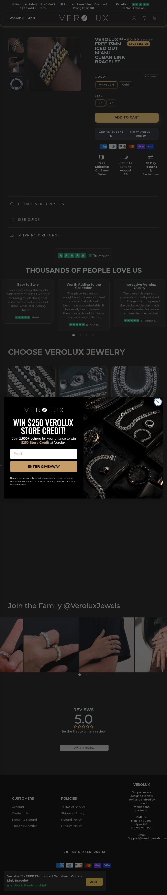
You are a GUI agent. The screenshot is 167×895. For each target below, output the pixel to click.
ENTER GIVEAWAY (43, 467)
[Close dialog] (157, 401)
